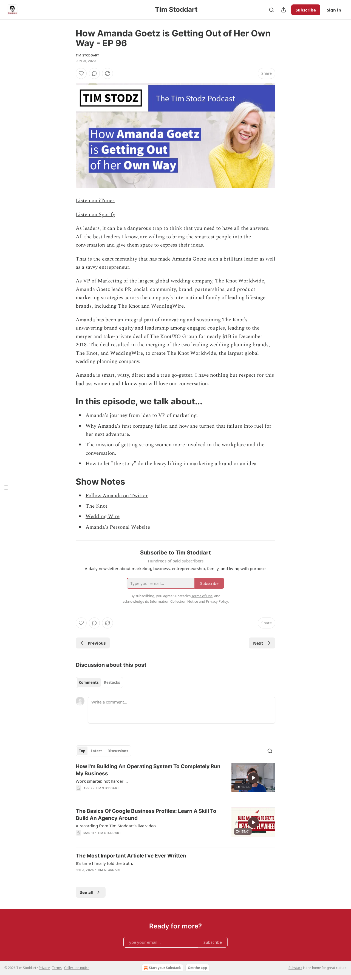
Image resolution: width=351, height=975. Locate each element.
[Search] (271, 9)
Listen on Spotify (95, 215)
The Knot (96, 506)
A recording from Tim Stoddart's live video (116, 825)
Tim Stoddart (87, 55)
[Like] (81, 73)
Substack (295, 967)
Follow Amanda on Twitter (117, 496)
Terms (57, 967)
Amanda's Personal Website (118, 527)
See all (87, 892)
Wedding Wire (103, 517)
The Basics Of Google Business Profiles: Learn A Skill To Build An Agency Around (146, 814)
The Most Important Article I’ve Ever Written (131, 856)
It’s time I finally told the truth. (104, 863)
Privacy (44, 967)
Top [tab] (82, 750)
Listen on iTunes (95, 201)
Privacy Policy (217, 601)
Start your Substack (165, 967)
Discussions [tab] (117, 750)
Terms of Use (202, 595)
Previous (97, 643)
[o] (253, 777)
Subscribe (306, 10)
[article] (175, 781)
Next (258, 643)
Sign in (334, 10)
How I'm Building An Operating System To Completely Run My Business (148, 770)
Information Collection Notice (174, 601)
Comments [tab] (88, 682)
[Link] (68, 401)
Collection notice (76, 967)
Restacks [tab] (112, 682)
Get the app (197, 967)
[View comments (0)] (94, 73)
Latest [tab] (96, 750)
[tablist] (99, 682)
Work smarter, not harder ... (102, 781)
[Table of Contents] (6, 487)
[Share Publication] (283, 9)
